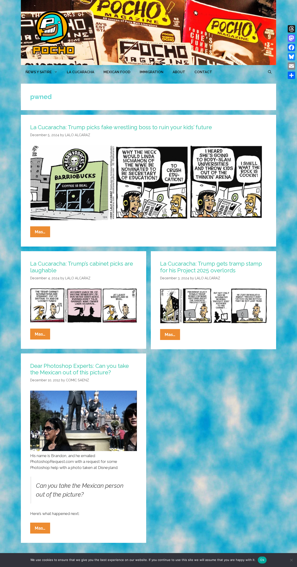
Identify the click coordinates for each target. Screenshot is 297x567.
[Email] (291, 66)
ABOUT (179, 72)
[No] (291, 560)
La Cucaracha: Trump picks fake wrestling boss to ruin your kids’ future (121, 127)
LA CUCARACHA (80, 72)
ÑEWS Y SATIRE (39, 72)
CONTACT (203, 72)
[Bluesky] (291, 56)
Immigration (151, 72)
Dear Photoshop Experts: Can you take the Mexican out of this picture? (79, 369)
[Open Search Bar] (269, 72)
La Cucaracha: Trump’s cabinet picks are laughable (81, 267)
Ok (262, 560)
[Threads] (291, 28)
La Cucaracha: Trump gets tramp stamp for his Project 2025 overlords (211, 267)
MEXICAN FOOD (116, 72)
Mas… (42, 233)
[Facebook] (291, 47)
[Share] (291, 75)
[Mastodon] (291, 38)
